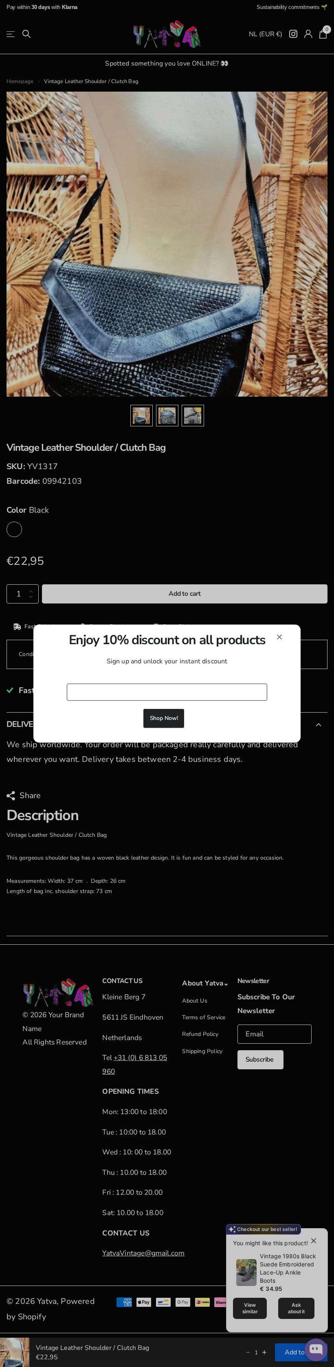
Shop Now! (164, 718)
